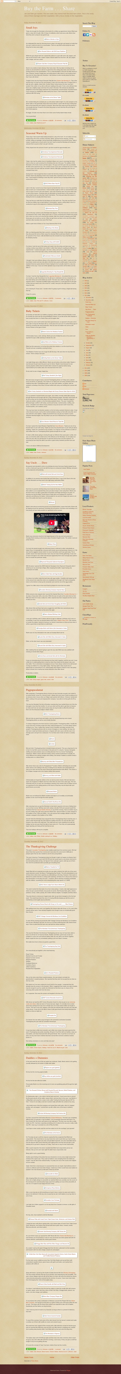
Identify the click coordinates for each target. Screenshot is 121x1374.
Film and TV (40, 300)
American (84, 150)
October (88, 343)
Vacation (85, 266)
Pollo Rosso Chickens (88, 532)
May (87, 355)
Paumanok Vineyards (88, 530)
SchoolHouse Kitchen (88, 545)
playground (94, 240)
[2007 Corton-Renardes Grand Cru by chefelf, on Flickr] (52, 997)
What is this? (89, 461)
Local (90, 224)
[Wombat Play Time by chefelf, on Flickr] (51, 208)
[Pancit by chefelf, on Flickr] (52, 739)
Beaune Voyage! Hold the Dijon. (93, 496)
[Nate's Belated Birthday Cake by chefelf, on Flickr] (51, 614)
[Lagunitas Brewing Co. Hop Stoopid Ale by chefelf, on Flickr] (51, 272)
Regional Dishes (88, 243)
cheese (95, 166)
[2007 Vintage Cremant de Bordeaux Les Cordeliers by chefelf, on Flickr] (51, 916)
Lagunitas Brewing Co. (55, 276)
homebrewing (86, 210)
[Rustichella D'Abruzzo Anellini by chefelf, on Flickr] (51, 256)
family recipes (36, 679)
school (88, 250)
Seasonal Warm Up (36, 133)
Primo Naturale (86, 534)
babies (31, 123)
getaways (85, 204)
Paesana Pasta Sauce (88, 528)
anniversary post (93, 150)
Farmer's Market (54, 1351)
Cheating (87, 166)
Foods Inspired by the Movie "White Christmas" (90, 473)
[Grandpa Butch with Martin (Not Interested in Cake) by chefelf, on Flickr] (51, 628)
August (88, 347)
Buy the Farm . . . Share (49, 8)
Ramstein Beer (86, 537)
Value (91, 266)
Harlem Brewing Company (89, 515)
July (87, 350)
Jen (85, 383)
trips (96, 263)
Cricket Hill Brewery (56, 1117)
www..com (89, 445)
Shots (86, 327)
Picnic (89, 240)
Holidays (55, 836)
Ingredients (90, 214)
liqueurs (85, 224)
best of (93, 158)
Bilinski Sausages (87, 509)
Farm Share (89, 193)
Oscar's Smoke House (88, 525)
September (89, 345)
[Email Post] (65, 120)
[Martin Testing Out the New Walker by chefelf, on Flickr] (51, 484)
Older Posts (75, 1357)
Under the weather (89, 264)
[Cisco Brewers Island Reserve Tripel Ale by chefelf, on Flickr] (51, 421)
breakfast (93, 161)
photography (91, 238)
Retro (87, 246)
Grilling (91, 204)
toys (86, 263)
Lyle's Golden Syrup (88, 604)
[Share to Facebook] (73, 120)
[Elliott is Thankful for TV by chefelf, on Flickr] (52, 867)
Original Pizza (86, 523)
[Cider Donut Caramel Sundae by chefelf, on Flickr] (51, 1316)
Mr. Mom (95, 229)
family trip (94, 191)
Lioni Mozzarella (87, 517)
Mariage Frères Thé (88, 606)
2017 (86, 283)
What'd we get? (60, 1047)
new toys (91, 232)
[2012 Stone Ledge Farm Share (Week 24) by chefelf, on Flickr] (51, 884)
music (51, 300)
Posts (86, 136)
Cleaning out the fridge (90, 174)
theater (84, 261)
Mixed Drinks (86, 227)
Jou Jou (85, 591)
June (87, 352)
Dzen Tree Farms (87, 555)
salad (75, 1351)
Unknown (86, 389)
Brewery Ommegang (69, 1272)
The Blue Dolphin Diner (88, 595)
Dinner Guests (38, 1047)
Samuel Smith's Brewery (44, 809)
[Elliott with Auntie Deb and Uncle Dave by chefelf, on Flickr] (52, 474)
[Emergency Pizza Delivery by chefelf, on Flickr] (51, 1188)
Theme (89, 261)
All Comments (88, 139)
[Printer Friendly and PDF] (31, 120)
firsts (86, 198)
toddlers (95, 261)
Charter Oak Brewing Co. (64, 80)
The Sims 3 (92, 259)
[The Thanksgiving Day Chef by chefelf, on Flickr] (51, 946)
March (87, 360)
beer (35, 123)
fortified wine (92, 199)
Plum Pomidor (86, 593)
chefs (86, 168)
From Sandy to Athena (89, 332)
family (92, 189)
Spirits (92, 255)
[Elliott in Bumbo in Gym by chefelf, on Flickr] (52, 39)
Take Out (85, 258)
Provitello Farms (87, 569)
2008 (86, 375)
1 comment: (58, 1349)
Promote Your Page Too (88, 435)
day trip (85, 183)
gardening (92, 202)
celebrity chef (93, 164)
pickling (84, 240)
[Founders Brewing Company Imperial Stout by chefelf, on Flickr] (51, 589)
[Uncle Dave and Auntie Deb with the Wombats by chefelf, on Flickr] (51, 656)
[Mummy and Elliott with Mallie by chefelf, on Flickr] (51, 775)
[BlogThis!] (70, 120)
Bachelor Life (86, 156)
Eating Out (90, 186)
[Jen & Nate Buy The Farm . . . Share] (89, 434)
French (84, 201)
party (85, 238)
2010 (86, 370)
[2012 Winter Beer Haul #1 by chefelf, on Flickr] (51, 183)
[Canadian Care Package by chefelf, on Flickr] (51, 1200)
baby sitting (92, 154)
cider (91, 169)
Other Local (86, 237)
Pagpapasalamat (34, 689)
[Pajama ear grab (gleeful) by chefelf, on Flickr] (51, 1067)
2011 (86, 368)
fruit (87, 202)
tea (93, 258)
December (88, 297)
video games (87, 268)
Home (52, 1357)
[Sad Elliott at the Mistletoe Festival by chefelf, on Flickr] (52, 342)
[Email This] (68, 120)
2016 (86, 285)
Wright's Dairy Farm (63, 620)
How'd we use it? (41, 123)
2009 (86, 373)
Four (86, 329)
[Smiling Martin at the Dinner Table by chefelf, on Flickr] (52, 358)
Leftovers (46, 300)
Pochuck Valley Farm (88, 566)
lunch (96, 224)
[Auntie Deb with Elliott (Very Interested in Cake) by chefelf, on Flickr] (51, 637)
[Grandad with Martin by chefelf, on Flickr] (52, 1210)
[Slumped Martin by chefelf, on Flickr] (51, 791)
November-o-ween (90, 324)
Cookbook (87, 181)
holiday (92, 206)
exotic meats (85, 189)
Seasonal (94, 250)
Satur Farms (86, 571)
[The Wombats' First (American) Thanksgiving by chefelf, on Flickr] (52, 928)
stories (92, 256)
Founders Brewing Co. (70, 594)
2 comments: (58, 298)
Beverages (85, 160)
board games (85, 161)
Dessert (39, 1351)
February (88, 362)
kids (87, 219)
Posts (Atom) (34, 1361)
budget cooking (87, 163)
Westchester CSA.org (88, 577)
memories (86, 225)
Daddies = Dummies (37, 1057)
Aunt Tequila (87, 469)
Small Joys (31, 27)
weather (95, 269)
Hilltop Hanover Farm (88, 557)
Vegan (95, 266)
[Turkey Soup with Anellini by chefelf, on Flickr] (51, 242)
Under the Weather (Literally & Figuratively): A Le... (90, 337)
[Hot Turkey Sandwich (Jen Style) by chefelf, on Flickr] (51, 375)
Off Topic (86, 235)
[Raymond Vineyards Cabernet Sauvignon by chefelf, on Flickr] (52, 561)
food (93, 198)
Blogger (68, 1370)
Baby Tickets (33, 311)
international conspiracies (88, 215)
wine (52, 679)
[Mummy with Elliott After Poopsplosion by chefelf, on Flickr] (52, 761)
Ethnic (38, 836)
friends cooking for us (46, 836)
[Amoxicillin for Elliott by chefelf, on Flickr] (52, 1174)
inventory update (86, 217)
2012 (86, 295)
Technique (85, 259)
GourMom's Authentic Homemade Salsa (88, 512)
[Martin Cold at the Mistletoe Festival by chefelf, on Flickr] (51, 331)
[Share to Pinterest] (75, 120)
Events (39, 452)
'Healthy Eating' (86, 147)
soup (87, 251)
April (87, 357)
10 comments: (59, 120)
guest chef (43, 679)
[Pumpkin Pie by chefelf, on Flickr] (52, 1015)
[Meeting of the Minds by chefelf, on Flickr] (51, 228)
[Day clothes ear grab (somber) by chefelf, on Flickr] (52, 1076)
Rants (93, 241)
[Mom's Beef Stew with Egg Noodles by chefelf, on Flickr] (51, 574)
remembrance (85, 245)
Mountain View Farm (88, 562)
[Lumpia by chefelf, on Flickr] (51, 744)
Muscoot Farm (86, 564)
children (85, 169)
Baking (93, 156)
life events (90, 222)
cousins (93, 181)
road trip (93, 246)
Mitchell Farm (86, 560)
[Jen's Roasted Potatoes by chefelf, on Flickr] (52, 973)
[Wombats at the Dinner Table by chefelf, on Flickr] (51, 97)
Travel (90, 263)
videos (95, 268)
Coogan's (85, 589)
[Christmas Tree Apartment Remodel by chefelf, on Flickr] (51, 152)
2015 (86, 288)
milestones (93, 225)
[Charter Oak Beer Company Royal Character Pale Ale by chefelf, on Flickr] (51, 63)
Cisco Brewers (59, 426)
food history (85, 199)
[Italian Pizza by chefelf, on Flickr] (51, 544)
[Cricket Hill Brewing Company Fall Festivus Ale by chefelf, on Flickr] (51, 1113)
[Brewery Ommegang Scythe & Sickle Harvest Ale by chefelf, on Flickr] (51, 1269)
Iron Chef (94, 217)
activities (92, 149)
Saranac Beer (86, 543)
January (88, 365)
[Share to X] (71, 120)
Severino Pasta (87, 547)
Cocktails (94, 179)
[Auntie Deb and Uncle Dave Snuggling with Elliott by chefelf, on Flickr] (52, 604)
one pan (92, 235)
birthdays (91, 160)
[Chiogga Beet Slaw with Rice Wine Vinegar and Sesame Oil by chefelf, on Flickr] (52, 1243)
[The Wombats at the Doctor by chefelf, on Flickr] (52, 1132)
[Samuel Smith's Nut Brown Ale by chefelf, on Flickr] (52, 802)
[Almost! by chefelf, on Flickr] (51, 502)
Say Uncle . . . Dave (36, 462)
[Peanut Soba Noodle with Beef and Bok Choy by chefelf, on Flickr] (52, 1284)
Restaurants (94, 245)
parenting (95, 237)
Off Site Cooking (93, 233)
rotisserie (84, 248)
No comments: (59, 450)
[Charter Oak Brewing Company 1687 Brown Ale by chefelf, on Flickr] (51, 1231)
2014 (86, 290)
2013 (86, 293)
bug (94, 163)
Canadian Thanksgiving (39, 850)
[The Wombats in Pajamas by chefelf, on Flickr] (51, 1333)
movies (89, 229)
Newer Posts (28, 1357)
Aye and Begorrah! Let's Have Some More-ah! (93, 480)
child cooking (92, 168)
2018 (86, 280)
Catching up (85, 164)
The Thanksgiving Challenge (41, 846)
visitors (49, 679)
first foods (94, 196)
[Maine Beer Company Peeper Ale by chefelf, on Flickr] (51, 1296)
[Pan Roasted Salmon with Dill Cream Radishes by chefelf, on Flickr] (51, 51)
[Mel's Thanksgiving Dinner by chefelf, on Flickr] (51, 714)
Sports (84, 256)
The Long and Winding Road (93, 488)
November (88, 300)
